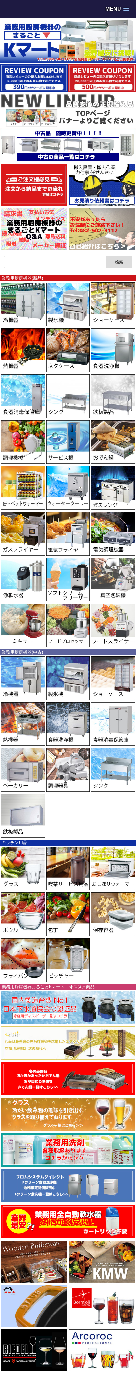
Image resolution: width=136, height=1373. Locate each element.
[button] (117, 8)
